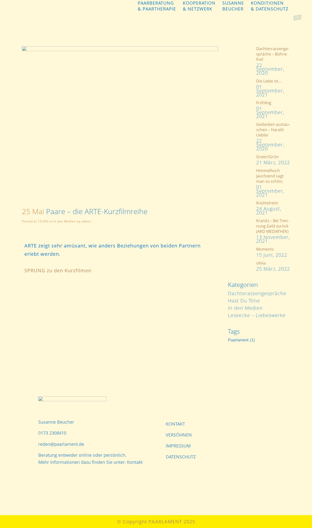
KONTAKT (175, 424)
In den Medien (64, 221)
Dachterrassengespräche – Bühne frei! (272, 54)
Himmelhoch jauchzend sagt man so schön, (270, 176)
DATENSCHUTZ (181, 457)
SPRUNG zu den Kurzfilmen (57, 270)
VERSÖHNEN (179, 435)
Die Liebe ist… (269, 81)
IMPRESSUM (178, 446)
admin (86, 221)
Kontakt (135, 462)
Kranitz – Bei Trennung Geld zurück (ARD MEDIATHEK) (272, 226)
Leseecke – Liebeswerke (257, 315)
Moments (265, 249)
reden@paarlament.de (61, 444)
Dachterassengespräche (257, 293)
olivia (261, 263)
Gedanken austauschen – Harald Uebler (273, 130)
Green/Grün (267, 156)
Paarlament (241, 340)
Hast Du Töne (244, 300)
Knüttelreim (267, 203)
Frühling (263, 102)
